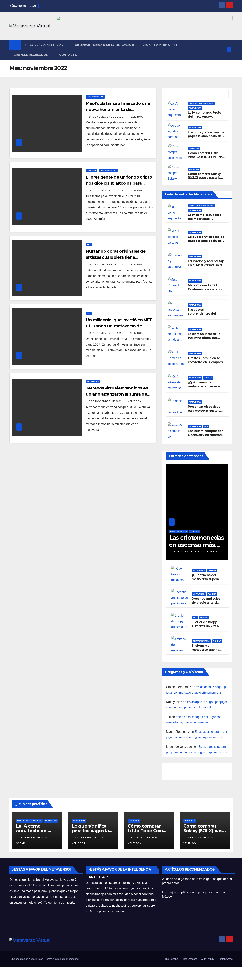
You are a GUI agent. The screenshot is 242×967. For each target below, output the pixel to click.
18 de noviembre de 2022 (106, 190)
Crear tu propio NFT (160, 45)
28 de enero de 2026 (33, 837)
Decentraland (190, 959)
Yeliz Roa (136, 116)
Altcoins (91, 170)
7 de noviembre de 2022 (106, 401)
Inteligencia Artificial (44, 45)
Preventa (194, 148)
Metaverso (93, 381)
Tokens (208, 378)
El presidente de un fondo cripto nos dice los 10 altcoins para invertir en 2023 (119, 183)
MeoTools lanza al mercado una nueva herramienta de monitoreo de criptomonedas (118, 109)
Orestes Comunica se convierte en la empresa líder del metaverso (206, 362)
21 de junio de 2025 (144, 837)
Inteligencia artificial (201, 103)
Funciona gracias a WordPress (26, 959)
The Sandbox (172, 959)
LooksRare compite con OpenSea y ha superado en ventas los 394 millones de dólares (206, 436)
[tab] (181, 94)
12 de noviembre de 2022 (106, 333)
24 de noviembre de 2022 (106, 116)
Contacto (68, 54)
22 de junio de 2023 (186, 551)
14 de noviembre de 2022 (106, 264)
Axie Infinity (207, 959)
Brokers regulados (31, 54)
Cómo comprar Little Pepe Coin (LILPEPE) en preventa (205, 157)
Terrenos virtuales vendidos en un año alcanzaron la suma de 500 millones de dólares (117, 394)
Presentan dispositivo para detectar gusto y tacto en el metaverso (204, 410)
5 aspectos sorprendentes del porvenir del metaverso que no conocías (205, 315)
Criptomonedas (95, 97)
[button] (223, 49)
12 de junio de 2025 (200, 837)
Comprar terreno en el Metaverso (104, 45)
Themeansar (72, 959)
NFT (88, 245)
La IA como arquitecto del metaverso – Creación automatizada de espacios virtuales (205, 118)
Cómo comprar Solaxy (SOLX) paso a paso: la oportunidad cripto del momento (205, 179)
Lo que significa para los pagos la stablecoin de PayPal (206, 136)
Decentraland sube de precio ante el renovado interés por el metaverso (206, 604)
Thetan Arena (225, 959)
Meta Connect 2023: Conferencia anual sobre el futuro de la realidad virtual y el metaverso (206, 291)
